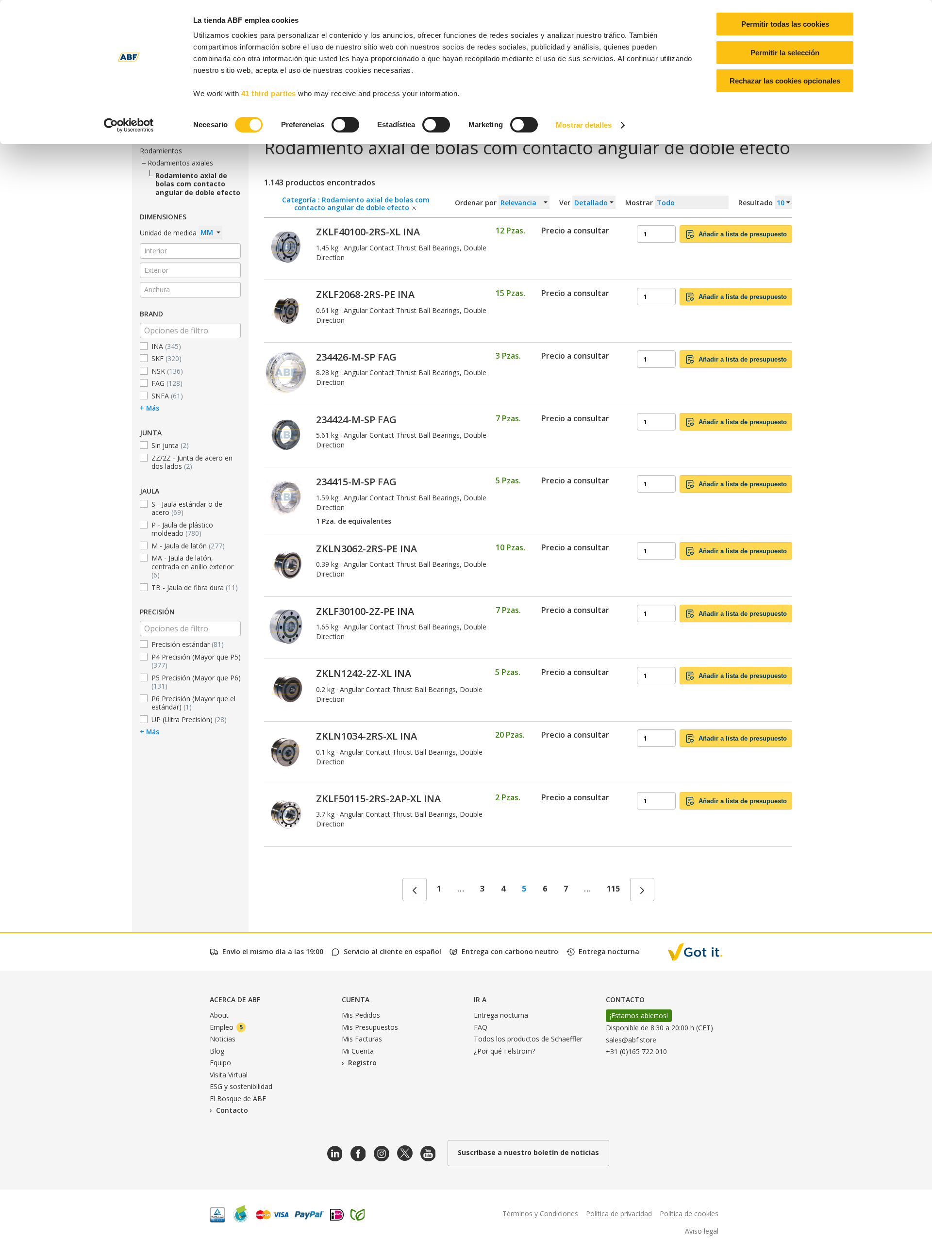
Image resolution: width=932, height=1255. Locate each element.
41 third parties (268, 93)
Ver (565, 202)
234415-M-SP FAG (356, 481)
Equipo (220, 1062)
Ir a (480, 999)
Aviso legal (701, 1231)
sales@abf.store (631, 1039)
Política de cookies (689, 1213)
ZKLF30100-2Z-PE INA (365, 611)
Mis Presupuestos (370, 1027)
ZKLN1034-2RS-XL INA (366, 736)
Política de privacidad (619, 1213)
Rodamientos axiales (180, 162)
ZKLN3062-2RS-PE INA (366, 548)
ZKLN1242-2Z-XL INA (363, 673)
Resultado (756, 202)
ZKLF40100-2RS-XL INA (368, 231)
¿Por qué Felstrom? (504, 1051)
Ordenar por (477, 202)
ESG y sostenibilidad (241, 1086)
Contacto (232, 1110)
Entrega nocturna (501, 1015)
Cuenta (355, 999)
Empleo (226, 1027)
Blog (217, 1051)
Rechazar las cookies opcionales (785, 81)
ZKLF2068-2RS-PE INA (365, 294)
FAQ (480, 1027)
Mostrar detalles (584, 125)
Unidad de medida (169, 232)
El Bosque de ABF (238, 1098)
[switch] (345, 124)
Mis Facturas (362, 1038)
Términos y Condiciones (540, 1213)
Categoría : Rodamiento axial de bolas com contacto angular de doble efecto (356, 202)
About (219, 1015)
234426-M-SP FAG (356, 356)
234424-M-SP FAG (356, 419)
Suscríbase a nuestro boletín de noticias (528, 1152)
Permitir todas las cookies (785, 24)
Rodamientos (161, 150)
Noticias (222, 1038)
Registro (362, 1062)
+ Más (149, 407)
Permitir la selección (784, 53)
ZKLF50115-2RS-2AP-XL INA (378, 798)
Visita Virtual (229, 1074)
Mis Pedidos (361, 1015)
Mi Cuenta (358, 1051)
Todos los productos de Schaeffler (528, 1038)
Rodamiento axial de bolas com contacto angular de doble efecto (197, 184)
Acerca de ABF (235, 999)
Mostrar (700, 202)
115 (613, 888)
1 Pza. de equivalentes (353, 521)
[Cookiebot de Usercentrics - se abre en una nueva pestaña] (128, 125)
